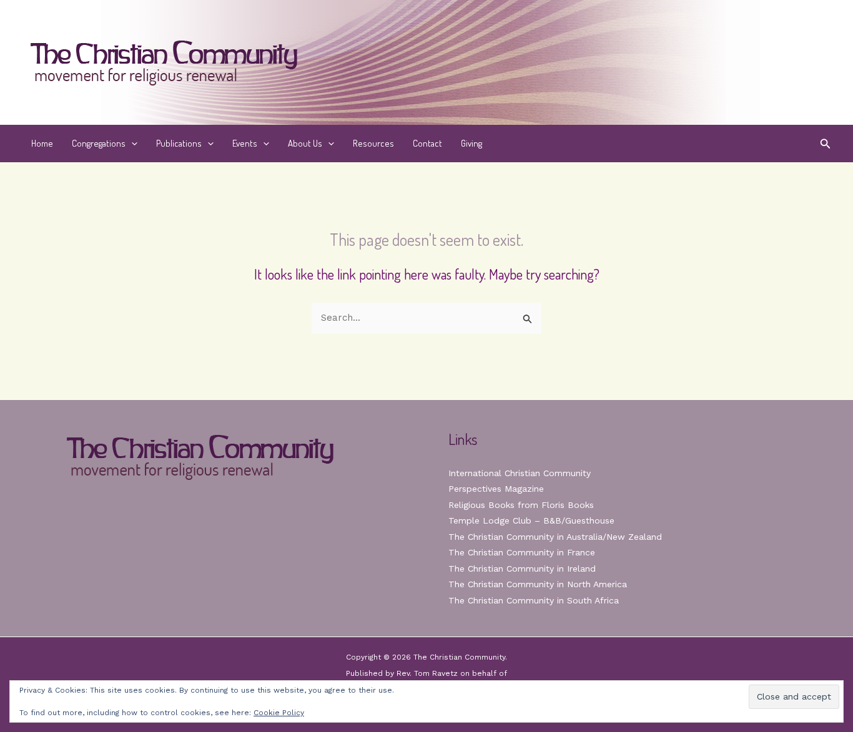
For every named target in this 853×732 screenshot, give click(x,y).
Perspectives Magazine (496, 489)
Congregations (99, 143)
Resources (373, 143)
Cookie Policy (279, 712)
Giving (471, 143)
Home (42, 143)
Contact (427, 143)
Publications (179, 143)
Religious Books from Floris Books (521, 505)
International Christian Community (519, 473)
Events (244, 143)
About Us (305, 143)
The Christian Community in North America (537, 584)
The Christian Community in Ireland (522, 568)
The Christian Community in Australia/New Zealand (555, 537)
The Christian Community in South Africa (533, 600)
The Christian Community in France (521, 552)
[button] (131, 143)
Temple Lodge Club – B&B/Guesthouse (531, 520)
